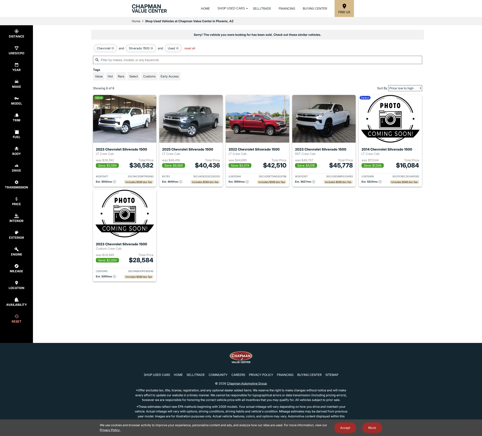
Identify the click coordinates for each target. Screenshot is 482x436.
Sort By (382, 88)
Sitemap (331, 375)
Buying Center (315, 8)
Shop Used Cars (231, 8)
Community (218, 375)
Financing (287, 8)
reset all (189, 48)
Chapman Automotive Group (247, 383)
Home (205, 8)
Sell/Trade (262, 8)
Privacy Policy (261, 375)
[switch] (98, 76)
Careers (238, 375)
